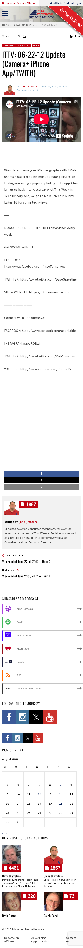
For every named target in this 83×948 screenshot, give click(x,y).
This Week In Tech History (16, 45)
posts (31, 504)
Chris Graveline (53, 876)
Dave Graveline (11, 876)
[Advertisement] (41, 152)
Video (36, 45)
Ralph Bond (51, 915)
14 (60, 794)
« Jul (5, 833)
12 (39, 794)
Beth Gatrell (9, 915)
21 (60, 803)
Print (78, 36)
